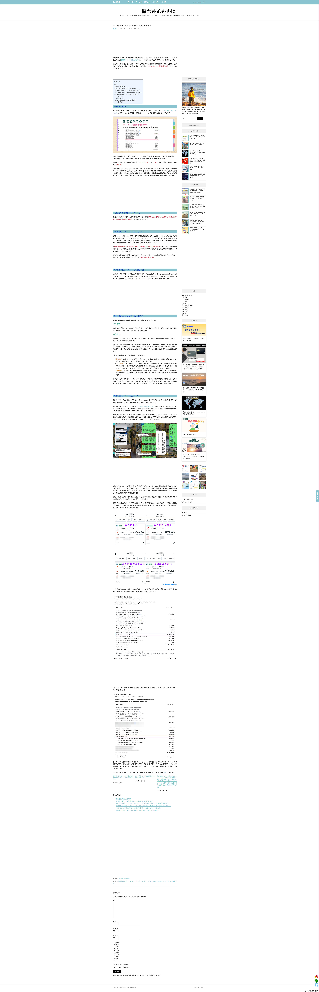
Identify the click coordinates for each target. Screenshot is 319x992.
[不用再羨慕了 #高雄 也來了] (185, 485)
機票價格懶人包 (189, 305)
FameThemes (203, 987)
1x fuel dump (138, 881)
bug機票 (144, 881)
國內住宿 (147, 2)
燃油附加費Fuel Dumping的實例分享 (125, 100)
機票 (124, 2)
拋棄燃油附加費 (122, 881)
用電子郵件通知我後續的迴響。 (122, 964)
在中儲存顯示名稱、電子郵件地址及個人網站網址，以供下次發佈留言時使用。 (116, 951)
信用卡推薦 (186, 299)
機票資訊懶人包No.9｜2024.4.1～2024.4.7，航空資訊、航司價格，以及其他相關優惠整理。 (142, 803)
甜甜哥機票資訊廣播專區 (123, 799)
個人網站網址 (115, 936)
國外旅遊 (131, 2)
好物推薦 (164, 2)
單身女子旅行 (135, 60)
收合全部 (189, 295)
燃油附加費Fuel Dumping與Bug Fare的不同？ (127, 90)
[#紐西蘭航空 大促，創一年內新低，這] (194, 476)
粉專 (164, 772)
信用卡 (185, 301)
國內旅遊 (139, 2)
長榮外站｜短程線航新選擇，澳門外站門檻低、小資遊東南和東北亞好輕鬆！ (138, 808)
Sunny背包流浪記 (149, 406)
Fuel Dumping (150, 881)
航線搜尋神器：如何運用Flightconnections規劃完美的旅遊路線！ (135, 801)
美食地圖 (155, 2)
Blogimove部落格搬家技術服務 (310, 991)
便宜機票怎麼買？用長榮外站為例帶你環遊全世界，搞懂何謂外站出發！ (123, 777)
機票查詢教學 (125, 878)
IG (168, 772)
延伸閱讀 (120, 102)
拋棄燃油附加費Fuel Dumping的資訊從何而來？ (128, 92)
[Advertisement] (145, 44)
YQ (128, 881)
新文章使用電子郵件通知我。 (122, 967)
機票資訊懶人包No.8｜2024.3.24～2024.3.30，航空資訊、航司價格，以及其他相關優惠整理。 (143, 806)
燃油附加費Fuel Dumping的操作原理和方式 (127, 94)
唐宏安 (123, 60)
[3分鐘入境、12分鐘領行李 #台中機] (202, 476)
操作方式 (120, 98)
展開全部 (184, 295)
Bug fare (162, 881)
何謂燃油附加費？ (120, 86)
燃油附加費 (168, 881)
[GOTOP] (316, 985)
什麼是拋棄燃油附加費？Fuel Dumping (125, 88)
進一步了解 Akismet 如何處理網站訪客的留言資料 (147, 975)
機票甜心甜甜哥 (159, 11)
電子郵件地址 (115, 929)
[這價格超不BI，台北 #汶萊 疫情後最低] (202, 468)
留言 (114, 900)
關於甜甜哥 (116, 2)
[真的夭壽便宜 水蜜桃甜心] (202, 485)
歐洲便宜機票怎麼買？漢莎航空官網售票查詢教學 (145, 776)
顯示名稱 (115, 922)
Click (317, 496)
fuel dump (132, 881)
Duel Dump (157, 881)
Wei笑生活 (139, 406)
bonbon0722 (122, 28)
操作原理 (120, 96)
